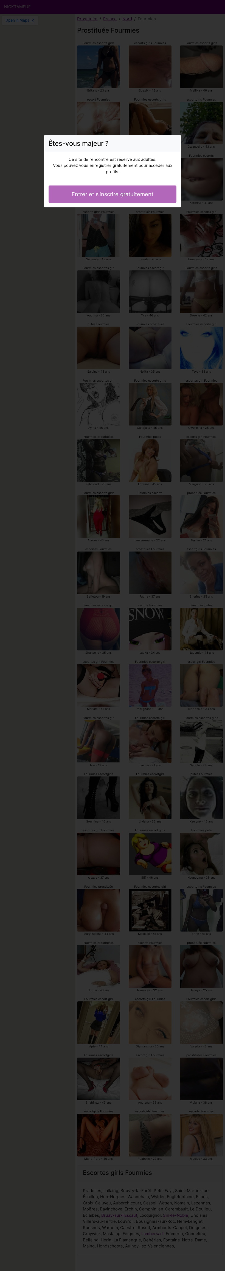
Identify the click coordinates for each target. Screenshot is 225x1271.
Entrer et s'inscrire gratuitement (112, 194)
